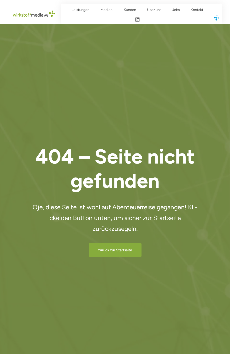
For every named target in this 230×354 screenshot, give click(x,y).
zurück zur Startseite (115, 250)
